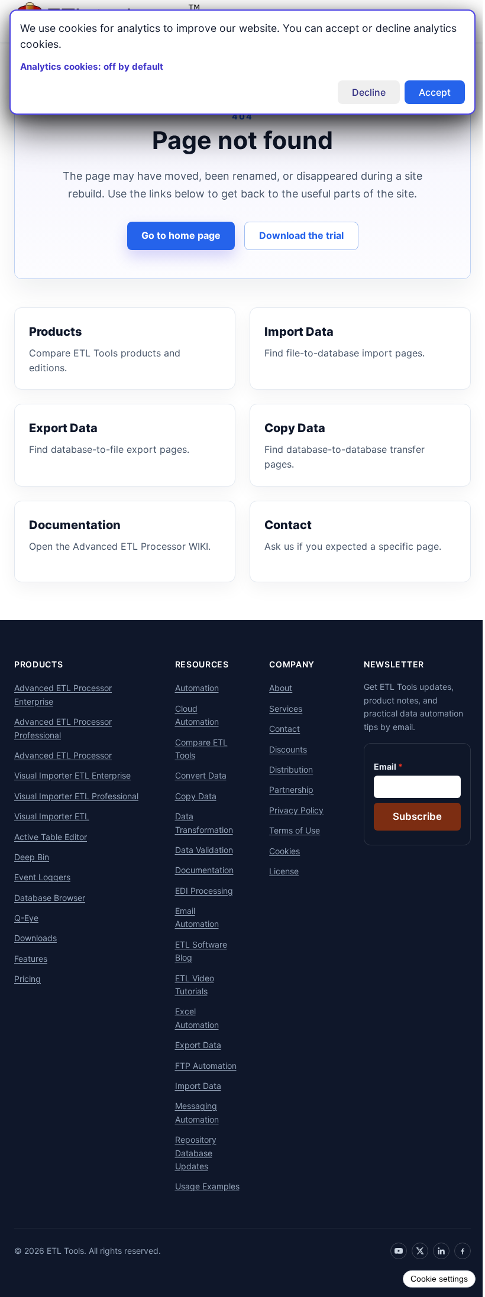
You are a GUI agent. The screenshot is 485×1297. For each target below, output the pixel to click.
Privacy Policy (290, 810)
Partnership (285, 789)
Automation (192, 688)
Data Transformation (199, 822)
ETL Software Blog (196, 950)
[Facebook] (453, 1264)
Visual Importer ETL (51, 816)
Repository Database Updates (191, 1152)
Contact (278, 729)
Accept (426, 92)
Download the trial (296, 235)
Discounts (281, 749)
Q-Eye (26, 918)
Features (30, 959)
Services (279, 708)
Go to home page (176, 235)
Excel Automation (192, 1017)
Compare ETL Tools (196, 748)
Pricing (27, 979)
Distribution (284, 769)
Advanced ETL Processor (63, 755)
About (274, 688)
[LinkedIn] (432, 1264)
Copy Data (191, 796)
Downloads (35, 938)
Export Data (193, 1045)
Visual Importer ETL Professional (76, 796)
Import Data (193, 1086)
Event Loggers (42, 877)
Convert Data (196, 775)
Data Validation (199, 850)
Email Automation (192, 917)
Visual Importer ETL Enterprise (72, 775)
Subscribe (408, 816)
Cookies (278, 851)
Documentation (199, 870)
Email (376, 766)
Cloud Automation (192, 715)
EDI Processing (199, 891)
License (277, 871)
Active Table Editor (50, 837)
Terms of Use (288, 830)
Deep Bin (31, 857)
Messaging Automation (192, 1112)
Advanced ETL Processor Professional (63, 728)
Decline (360, 92)
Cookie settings (430, 1278)
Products (38, 664)
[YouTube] (389, 1264)
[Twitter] (411, 1264)
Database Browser (49, 898)
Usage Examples (189, 1192)
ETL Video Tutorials (189, 984)
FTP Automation (201, 1066)
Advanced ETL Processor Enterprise (63, 694)
